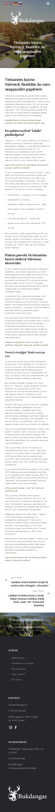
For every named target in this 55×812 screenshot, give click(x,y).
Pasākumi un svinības (23, 663)
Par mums (17, 679)
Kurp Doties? (18, 674)
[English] (11, 3)
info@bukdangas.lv (17, 705)
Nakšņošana (18, 658)
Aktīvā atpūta (19, 668)
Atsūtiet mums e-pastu (30, 627)
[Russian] (20, 3)
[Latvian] (6, 3)
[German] (16, 3)
